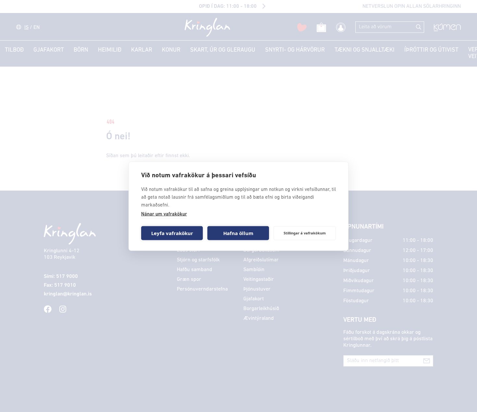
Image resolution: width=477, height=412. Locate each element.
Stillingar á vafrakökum (305, 233)
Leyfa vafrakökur (172, 233)
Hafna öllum (238, 233)
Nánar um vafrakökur (164, 214)
